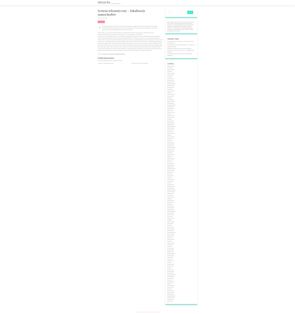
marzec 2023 (170, 138)
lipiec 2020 (170, 195)
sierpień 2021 (170, 172)
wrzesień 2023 (170, 128)
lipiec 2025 (169, 89)
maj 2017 (169, 262)
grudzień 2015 (170, 292)
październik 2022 (171, 147)
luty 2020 (169, 204)
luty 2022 (169, 161)
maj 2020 (169, 198)
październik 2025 (171, 83)
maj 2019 (169, 220)
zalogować (105, 60)
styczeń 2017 (170, 269)
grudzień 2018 (170, 228)
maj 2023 (169, 135)
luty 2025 (169, 98)
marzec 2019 (170, 223)
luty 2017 (169, 267)
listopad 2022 (170, 145)
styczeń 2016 (170, 290)
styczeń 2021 (170, 184)
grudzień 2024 (170, 101)
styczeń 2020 (170, 205)
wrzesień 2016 (170, 276)
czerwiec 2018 (170, 239)
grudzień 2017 (170, 250)
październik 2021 (171, 168)
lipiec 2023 (169, 131)
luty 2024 (169, 119)
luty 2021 (169, 182)
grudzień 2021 (170, 165)
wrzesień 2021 (170, 170)
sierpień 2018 (170, 236)
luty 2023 (169, 140)
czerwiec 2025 (170, 91)
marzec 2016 (170, 287)
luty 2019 (169, 225)
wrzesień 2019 (170, 213)
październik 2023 (171, 126)
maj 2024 (169, 113)
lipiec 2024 (169, 110)
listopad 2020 (170, 188)
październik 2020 (171, 190)
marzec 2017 (170, 266)
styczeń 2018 (170, 248)
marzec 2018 (170, 244)
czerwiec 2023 (170, 133)
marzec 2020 (170, 202)
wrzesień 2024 (170, 106)
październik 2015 (171, 296)
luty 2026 (169, 76)
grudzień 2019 (170, 207)
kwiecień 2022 (170, 158)
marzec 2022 (170, 159)
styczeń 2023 (170, 142)
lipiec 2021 (169, 174)
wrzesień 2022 (170, 149)
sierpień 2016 (170, 278)
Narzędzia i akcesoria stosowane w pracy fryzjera (179, 48)
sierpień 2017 (170, 257)
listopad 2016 (170, 273)
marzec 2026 (170, 75)
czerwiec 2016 (170, 282)
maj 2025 (169, 92)
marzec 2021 (170, 181)
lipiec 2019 (169, 216)
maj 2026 (169, 71)
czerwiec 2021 (170, 175)
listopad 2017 (170, 251)
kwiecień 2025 (170, 94)
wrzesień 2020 (170, 191)
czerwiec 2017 (170, 260)
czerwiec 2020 (170, 197)
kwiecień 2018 (170, 243)
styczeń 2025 (170, 99)
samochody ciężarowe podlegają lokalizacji (114, 54)
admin (99, 18)
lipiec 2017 (169, 259)
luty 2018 (169, 246)
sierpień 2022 (170, 151)
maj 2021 (169, 177)
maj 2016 (169, 283)
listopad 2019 (170, 209)
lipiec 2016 (169, 280)
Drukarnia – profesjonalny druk (105, 63)
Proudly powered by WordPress (152, 312)
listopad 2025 (170, 82)
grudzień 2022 (170, 144)
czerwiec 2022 (170, 154)
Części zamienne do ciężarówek (140, 63)
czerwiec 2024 (170, 112)
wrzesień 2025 (170, 85)
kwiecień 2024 (170, 115)
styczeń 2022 (170, 163)
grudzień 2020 (170, 186)
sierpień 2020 (170, 193)
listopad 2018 (170, 230)
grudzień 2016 (170, 271)
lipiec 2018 (169, 237)
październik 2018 (171, 232)
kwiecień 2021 (170, 179)
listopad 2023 (170, 124)
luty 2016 (169, 289)
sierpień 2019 (170, 214)
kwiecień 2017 (170, 264)
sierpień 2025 (170, 87)
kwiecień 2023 (170, 136)
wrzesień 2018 (170, 234)
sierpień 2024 (170, 108)
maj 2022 (169, 156)
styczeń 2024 (170, 121)
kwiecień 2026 (170, 73)
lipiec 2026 (169, 67)
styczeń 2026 (170, 78)
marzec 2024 (170, 117)
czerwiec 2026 (170, 69)
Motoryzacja (101, 21)
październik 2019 (171, 211)
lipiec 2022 (169, 152)
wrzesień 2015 (170, 297)
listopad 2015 (170, 294)
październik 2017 (171, 253)
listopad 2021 (170, 167)
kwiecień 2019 (170, 221)
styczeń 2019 (170, 227)
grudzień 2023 (170, 122)
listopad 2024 (170, 103)
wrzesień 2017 (170, 255)
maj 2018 (169, 241)
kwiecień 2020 (170, 200)
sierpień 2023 (170, 129)
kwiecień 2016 (170, 285)
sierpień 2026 (170, 66)
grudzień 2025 (170, 80)
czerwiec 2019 (170, 218)
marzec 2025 (170, 96)
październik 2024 (171, 105)
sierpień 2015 (170, 299)
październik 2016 (171, 274)
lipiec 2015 (169, 301)
